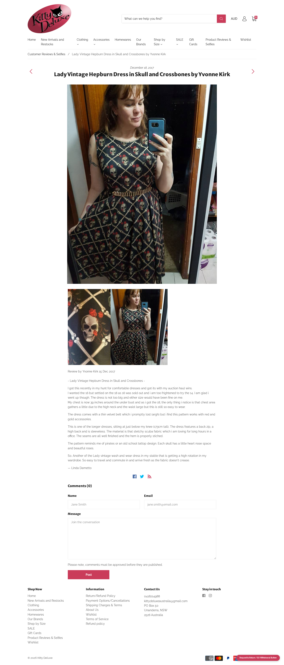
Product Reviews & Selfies (218, 42)
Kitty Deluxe (45, 657)
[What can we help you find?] (174, 18)
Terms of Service (97, 619)
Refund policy (95, 623)
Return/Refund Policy (100, 596)
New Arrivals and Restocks (52, 42)
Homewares (123, 39)
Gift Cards (193, 42)
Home (32, 39)
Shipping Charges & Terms (104, 605)
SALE (179, 39)
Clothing (82, 39)
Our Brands (141, 42)
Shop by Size (159, 42)
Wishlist (245, 39)
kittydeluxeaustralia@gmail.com (166, 601)
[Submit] (221, 19)
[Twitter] (142, 476)
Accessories (101, 39)
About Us (92, 609)
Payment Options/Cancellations (108, 600)
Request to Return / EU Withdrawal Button (258, 658)
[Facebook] (134, 476)
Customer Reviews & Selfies (46, 54)
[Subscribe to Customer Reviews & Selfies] (149, 476)
